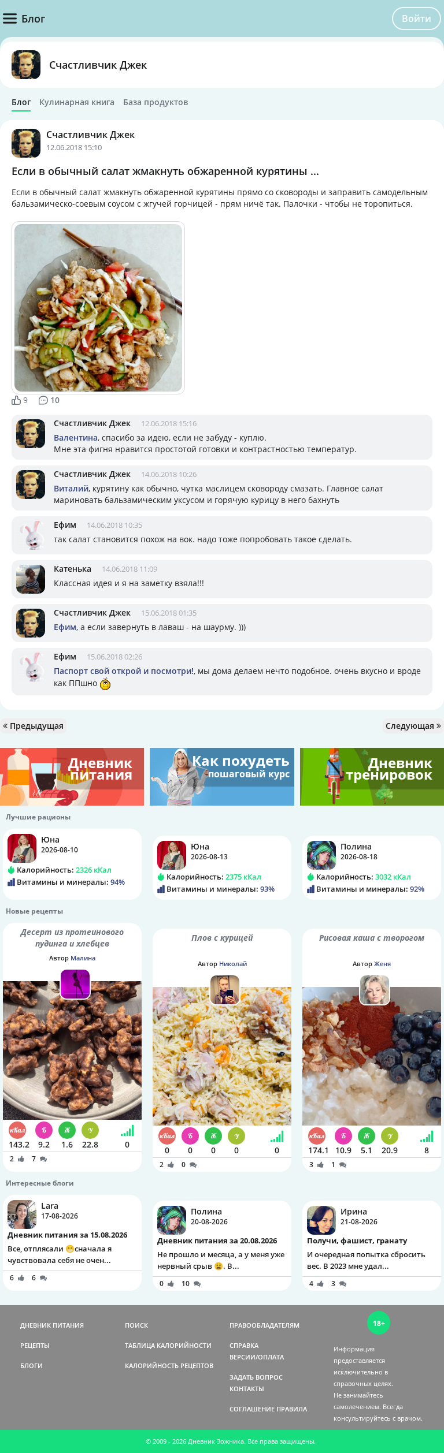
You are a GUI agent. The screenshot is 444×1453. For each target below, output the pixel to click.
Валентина (76, 437)
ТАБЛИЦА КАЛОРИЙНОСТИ (168, 1345)
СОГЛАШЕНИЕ (252, 1408)
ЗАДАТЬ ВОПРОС (256, 1377)
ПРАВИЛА (291, 1408)
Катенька (72, 568)
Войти (416, 18)
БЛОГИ (31, 1365)
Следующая (411, 725)
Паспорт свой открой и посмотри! (124, 670)
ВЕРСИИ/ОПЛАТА (257, 1357)
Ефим (65, 524)
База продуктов (155, 102)
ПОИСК (136, 1325)
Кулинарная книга (76, 102)
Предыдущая (36, 725)
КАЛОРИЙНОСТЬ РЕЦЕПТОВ (169, 1365)
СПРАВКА (244, 1345)
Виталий (71, 488)
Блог (21, 102)
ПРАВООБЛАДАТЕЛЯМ (264, 1325)
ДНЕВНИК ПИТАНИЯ (52, 1325)
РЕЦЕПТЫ (35, 1345)
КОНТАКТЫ (247, 1388)
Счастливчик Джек (98, 65)
